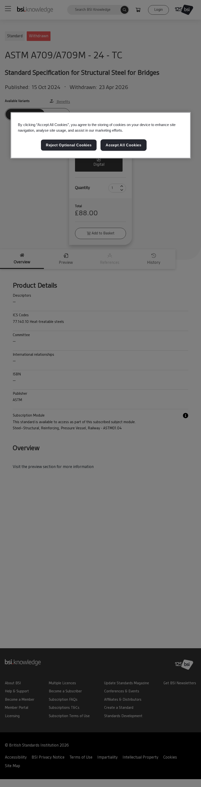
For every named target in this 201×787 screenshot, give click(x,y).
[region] (101, 135)
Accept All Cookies (123, 145)
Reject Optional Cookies (69, 145)
